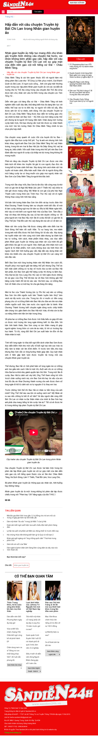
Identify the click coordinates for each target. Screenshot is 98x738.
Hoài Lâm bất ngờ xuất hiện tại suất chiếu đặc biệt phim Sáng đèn (32, 526)
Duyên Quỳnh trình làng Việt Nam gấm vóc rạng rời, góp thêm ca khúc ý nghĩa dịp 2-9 (81, 75)
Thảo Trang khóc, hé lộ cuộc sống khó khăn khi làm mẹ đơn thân (14, 606)
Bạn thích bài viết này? (16, 557)
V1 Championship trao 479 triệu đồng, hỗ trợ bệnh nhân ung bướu (81, 66)
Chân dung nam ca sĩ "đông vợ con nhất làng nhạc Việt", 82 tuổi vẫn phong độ (14, 653)
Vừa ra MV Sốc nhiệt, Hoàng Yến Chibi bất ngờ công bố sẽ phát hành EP (14, 635)
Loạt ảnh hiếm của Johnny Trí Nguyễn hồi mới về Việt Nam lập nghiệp (33, 606)
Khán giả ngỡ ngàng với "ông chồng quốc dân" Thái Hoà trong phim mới (31, 539)
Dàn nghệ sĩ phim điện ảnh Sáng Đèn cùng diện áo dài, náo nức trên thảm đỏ (32, 549)
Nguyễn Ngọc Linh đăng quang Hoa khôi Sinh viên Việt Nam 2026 (80, 84)
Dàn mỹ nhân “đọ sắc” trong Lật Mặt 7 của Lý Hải (26, 521)
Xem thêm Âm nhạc (14, 665)
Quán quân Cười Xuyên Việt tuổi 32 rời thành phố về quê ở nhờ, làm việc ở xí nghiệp (33, 641)
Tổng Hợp (80, 59)
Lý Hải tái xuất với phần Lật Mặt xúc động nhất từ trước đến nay (33, 531)
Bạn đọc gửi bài (77, 2)
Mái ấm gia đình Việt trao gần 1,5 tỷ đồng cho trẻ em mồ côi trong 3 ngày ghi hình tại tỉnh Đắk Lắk (31, 517)
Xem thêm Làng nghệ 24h (53, 652)
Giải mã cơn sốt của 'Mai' (17, 544)
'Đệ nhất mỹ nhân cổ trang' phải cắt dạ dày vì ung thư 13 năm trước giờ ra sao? (33, 623)
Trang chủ (9, 17)
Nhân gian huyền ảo (21, 565)
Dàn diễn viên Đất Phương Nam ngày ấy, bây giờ (14, 620)
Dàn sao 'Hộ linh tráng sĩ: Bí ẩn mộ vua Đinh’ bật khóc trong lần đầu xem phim (52, 606)
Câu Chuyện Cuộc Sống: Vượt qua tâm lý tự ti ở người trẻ (81, 101)
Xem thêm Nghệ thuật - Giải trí (34, 669)
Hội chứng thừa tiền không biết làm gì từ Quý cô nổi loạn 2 (30, 535)
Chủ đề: (8, 565)
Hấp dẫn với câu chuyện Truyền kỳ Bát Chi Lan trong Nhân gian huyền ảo (33, 73)
